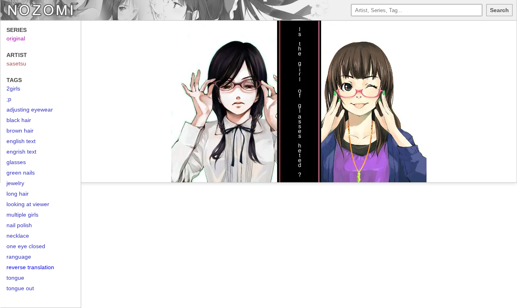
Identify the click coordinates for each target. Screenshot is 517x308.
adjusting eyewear (29, 109)
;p (8, 99)
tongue (15, 277)
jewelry (15, 183)
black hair (18, 120)
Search (499, 10)
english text (21, 141)
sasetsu (16, 63)
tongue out (20, 288)
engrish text (21, 151)
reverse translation (30, 267)
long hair (17, 193)
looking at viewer (27, 204)
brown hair (20, 130)
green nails (20, 172)
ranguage (18, 256)
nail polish (19, 225)
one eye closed (25, 246)
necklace (17, 235)
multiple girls (22, 214)
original (15, 38)
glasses (16, 162)
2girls (13, 88)
